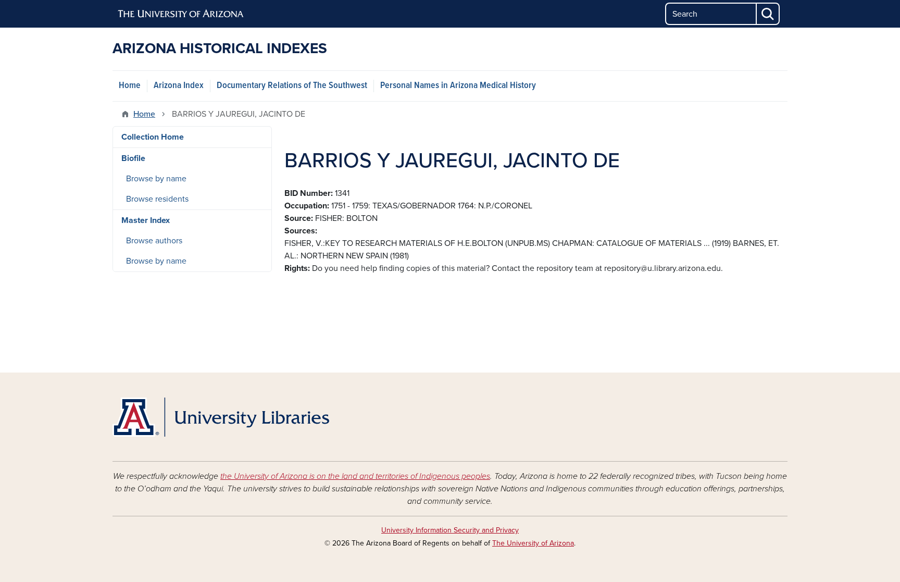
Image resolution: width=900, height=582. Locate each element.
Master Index (145, 220)
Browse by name (156, 179)
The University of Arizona (533, 543)
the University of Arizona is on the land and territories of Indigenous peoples (355, 476)
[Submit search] (768, 14)
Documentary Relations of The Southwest (292, 86)
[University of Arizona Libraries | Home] (221, 417)
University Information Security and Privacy (450, 530)
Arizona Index (179, 86)
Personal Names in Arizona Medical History (458, 86)
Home (130, 86)
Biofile (133, 158)
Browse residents (157, 199)
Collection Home (152, 137)
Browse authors (154, 241)
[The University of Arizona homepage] (181, 14)
